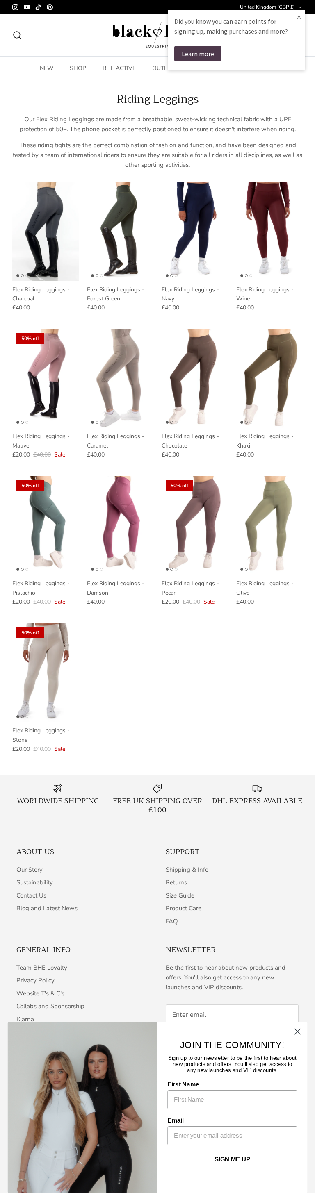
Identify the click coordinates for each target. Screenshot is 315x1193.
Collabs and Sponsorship (50, 1006)
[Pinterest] (50, 7)
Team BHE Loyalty (41, 967)
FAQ (172, 921)
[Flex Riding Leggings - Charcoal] (45, 231)
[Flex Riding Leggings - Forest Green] (120, 231)
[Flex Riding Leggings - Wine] (269, 231)
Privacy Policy (35, 980)
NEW (46, 68)
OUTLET (163, 68)
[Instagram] (15, 7)
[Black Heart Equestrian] (158, 35)
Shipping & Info (187, 870)
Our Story (29, 870)
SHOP (78, 68)
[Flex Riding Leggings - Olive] (269, 525)
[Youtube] (27, 7)
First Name (183, 1084)
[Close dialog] (297, 1031)
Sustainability (34, 882)
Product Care (183, 908)
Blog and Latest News (47, 908)
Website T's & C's (40, 993)
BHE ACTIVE (119, 68)
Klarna (25, 1019)
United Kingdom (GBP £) (267, 7)
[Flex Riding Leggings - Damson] (120, 525)
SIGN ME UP (233, 1159)
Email (175, 1120)
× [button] (299, 17)
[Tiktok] (38, 7)
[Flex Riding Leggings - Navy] (195, 231)
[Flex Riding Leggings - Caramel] (120, 378)
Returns (176, 882)
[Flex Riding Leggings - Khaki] (269, 378)
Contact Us (31, 895)
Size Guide (180, 895)
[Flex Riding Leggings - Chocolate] (195, 378)
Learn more (198, 54)
